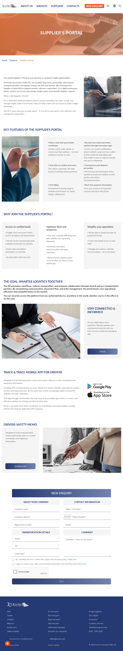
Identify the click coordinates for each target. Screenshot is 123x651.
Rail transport (53, 615)
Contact (10, 619)
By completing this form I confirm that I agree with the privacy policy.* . (46, 559)
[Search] (119, 6)
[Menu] (108, 6)
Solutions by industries (57, 631)
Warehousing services (98, 627)
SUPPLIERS (57, 6)
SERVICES (41, 6)
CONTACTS (73, 6)
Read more (72, 559)
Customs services (96, 623)
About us (10, 623)
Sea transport (53, 623)
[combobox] (36, 539)
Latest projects (13, 631)
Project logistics (95, 611)
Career (10, 615)
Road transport (54, 619)
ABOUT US (27, 6)
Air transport (53, 611)
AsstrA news (12, 627)
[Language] (114, 6)
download (20, 466)
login (102, 351)
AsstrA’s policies (53, 645)
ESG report (93, 615)
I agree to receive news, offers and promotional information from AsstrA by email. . (51, 564)
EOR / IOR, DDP (96, 631)
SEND (61, 581)
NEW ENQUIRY (94, 6)
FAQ (9, 611)
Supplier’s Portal (13, 645)
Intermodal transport (56, 627)
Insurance (93, 619)
